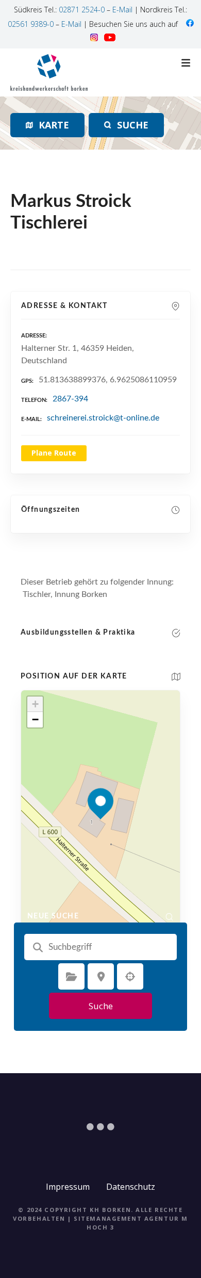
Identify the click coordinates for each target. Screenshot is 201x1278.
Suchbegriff (37, 947)
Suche (101, 1006)
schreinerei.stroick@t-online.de (103, 418)
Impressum (68, 1186)
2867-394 (70, 399)
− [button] (35, 719)
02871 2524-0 (82, 9)
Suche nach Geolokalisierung (130, 976)
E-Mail (122, 9)
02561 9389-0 (31, 24)
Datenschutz (130, 1186)
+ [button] (35, 704)
